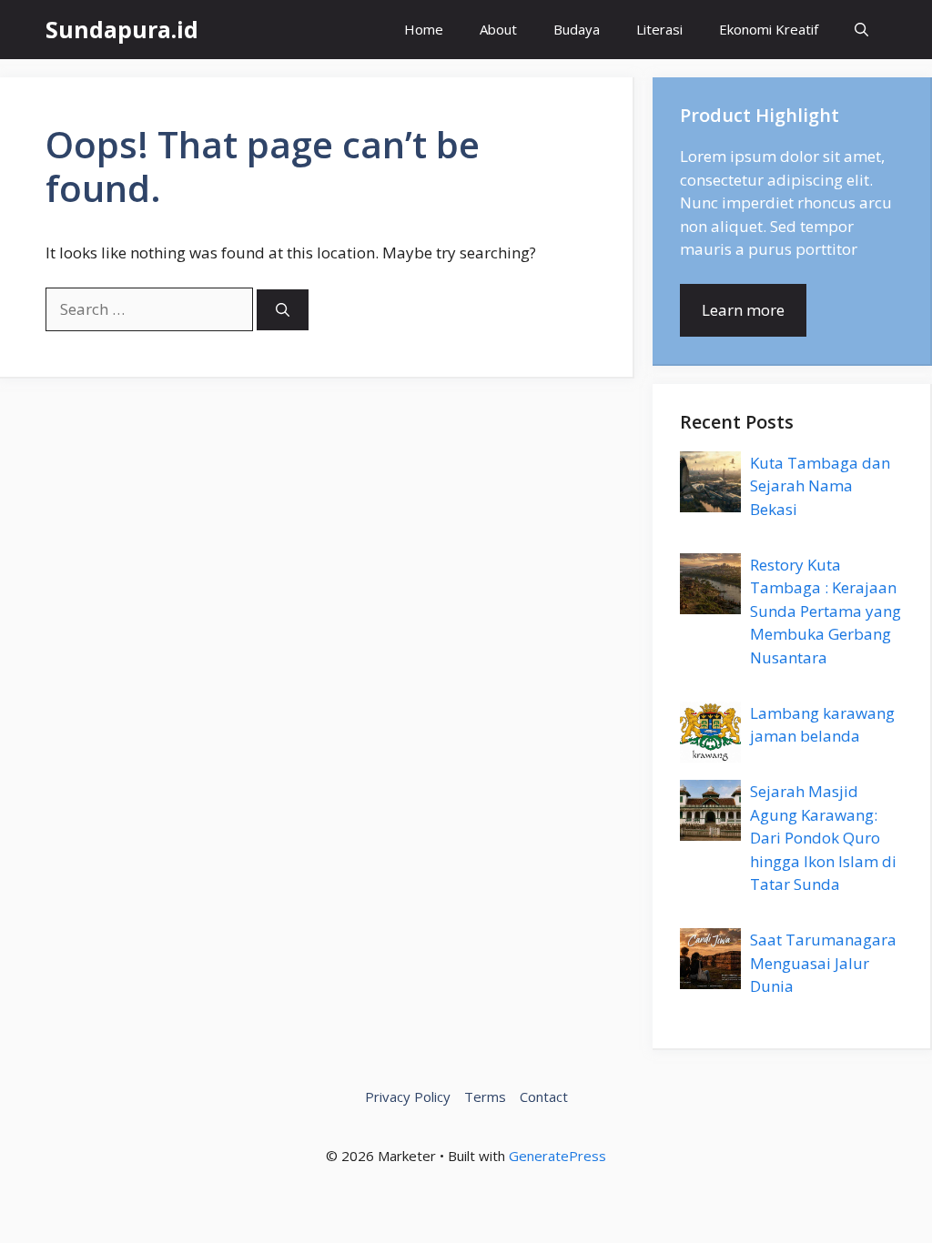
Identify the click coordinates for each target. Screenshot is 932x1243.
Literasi (659, 29)
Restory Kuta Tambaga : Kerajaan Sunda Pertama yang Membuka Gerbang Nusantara (825, 611)
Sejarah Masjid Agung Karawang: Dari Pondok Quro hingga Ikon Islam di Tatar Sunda (823, 837)
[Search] (283, 309)
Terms (485, 1096)
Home (423, 29)
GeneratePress (557, 1156)
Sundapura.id (122, 29)
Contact (544, 1096)
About (498, 29)
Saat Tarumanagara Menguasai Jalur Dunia (823, 962)
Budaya (576, 29)
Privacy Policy (408, 1096)
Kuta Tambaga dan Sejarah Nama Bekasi (820, 486)
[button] (861, 29)
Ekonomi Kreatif (768, 29)
